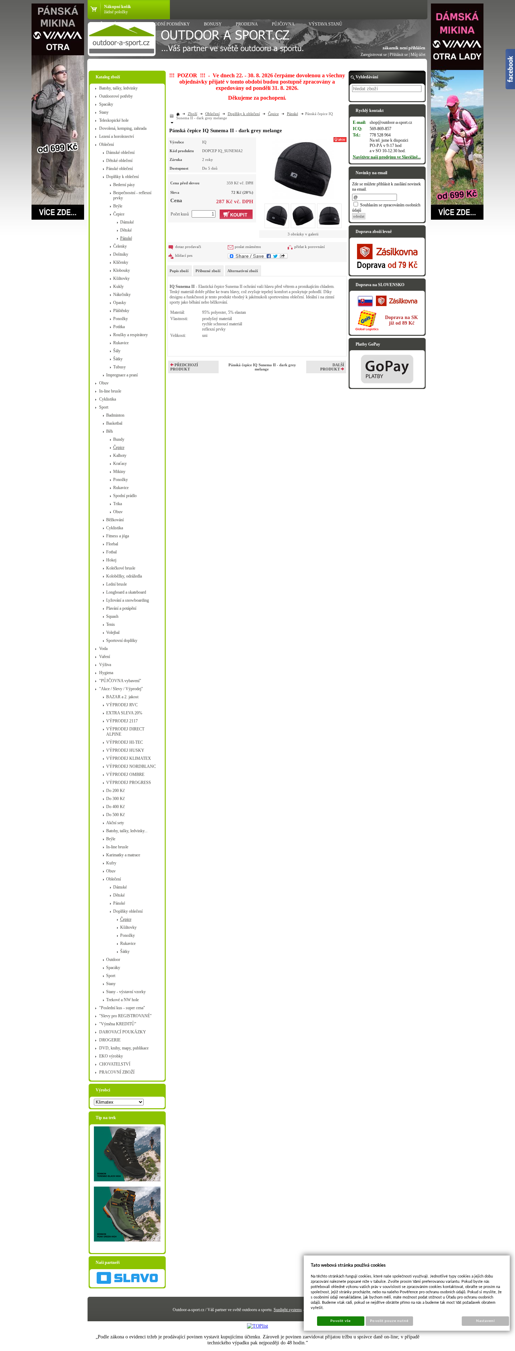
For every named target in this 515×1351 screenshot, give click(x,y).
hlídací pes (183, 255)
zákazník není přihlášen (404, 47)
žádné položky (116, 11)
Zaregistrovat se (373, 54)
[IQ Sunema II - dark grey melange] (303, 168)
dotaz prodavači (188, 247)
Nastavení (485, 1321)
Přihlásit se (399, 54)
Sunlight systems (288, 1309)
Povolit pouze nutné (389, 1321)
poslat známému (248, 247)
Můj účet (418, 54)
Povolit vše (340, 1321)
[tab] (179, 271)
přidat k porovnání (309, 247)
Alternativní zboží (242, 271)
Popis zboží (179, 271)
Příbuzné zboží (207, 271)
